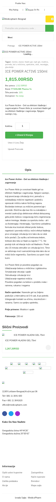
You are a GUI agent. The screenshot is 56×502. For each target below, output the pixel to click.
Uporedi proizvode (15, 149)
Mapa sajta (36, 485)
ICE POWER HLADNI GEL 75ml (20, 340)
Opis (28, 169)
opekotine (30, 64)
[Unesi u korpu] (48, 347)
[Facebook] (29, 3)
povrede (8, 64)
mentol (14, 62)
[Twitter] (34, 3)
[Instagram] (39, 3)
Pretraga (11, 46)
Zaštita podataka (10, 481)
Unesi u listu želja (16, 143)
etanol (21, 62)
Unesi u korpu (25, 135)
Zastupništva (37, 472)
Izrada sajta (20, 497)
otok (37, 64)
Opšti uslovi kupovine (12, 472)
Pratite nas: (20, 3)
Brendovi (35, 481)
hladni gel (29, 62)
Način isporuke (38, 477)
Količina (8, 126)
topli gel (37, 62)
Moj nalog (13, 10)
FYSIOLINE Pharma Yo (21, 89)
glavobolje (9, 67)
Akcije (5, 485)
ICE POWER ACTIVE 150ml (30, 46)
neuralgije (44, 64)
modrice (44, 62)
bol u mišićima (19, 64)
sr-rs (36, 10)
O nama (6, 477)
